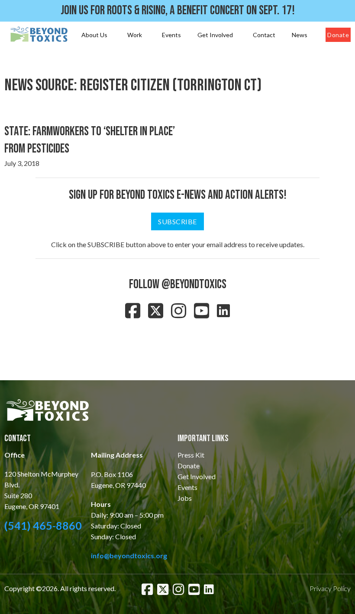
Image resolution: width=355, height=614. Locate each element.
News (299, 34)
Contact (264, 34)
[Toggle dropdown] (111, 35)
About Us (94, 34)
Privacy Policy (330, 588)
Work (134, 34)
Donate (338, 34)
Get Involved (215, 34)
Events (171, 34)
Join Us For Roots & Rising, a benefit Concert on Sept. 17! (178, 10)
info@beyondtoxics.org (129, 555)
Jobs (185, 498)
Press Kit (191, 455)
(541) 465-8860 (43, 525)
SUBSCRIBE (177, 221)
